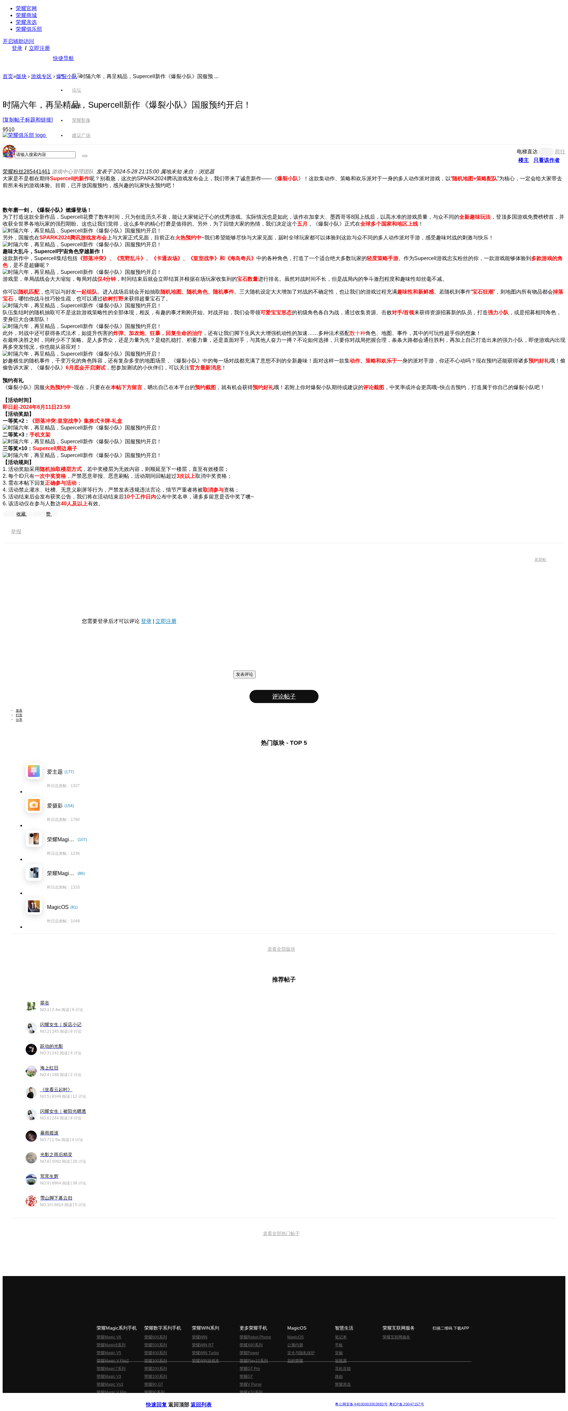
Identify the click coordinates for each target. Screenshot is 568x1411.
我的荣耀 (295, 1360)
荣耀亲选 (26, 22)
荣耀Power (249, 1353)
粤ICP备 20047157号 (406, 1404)
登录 (17, 48)
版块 (21, 76)
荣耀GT (246, 1376)
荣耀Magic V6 (109, 1337)
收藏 (21, 514)
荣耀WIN (199, 1337)
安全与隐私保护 (301, 1353)
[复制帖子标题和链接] (28, 119)
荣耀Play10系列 (254, 1360)
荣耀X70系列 (251, 1392)
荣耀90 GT (153, 1384)
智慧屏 (341, 1360)
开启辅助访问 (18, 41)
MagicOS (295, 1337)
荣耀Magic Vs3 (110, 1384)
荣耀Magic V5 (109, 1353)
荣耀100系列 (155, 1376)
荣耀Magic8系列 (111, 1345)
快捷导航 (63, 58)
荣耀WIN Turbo (205, 1353)
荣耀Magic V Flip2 (113, 1360)
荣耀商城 (26, 15)
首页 (76, 74)
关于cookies (244, 1399)
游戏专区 (41, 76)
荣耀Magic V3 (109, 1376)
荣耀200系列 (155, 1368)
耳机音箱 (343, 1368)
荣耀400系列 (155, 1353)
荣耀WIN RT (203, 1345)
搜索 (8, 154)
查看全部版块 (281, 949)
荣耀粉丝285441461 (26, 171)
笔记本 (341, 1337)
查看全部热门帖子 (281, 1233)
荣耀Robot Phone (255, 1337)
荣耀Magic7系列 (111, 1368)
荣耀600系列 (155, 1337)
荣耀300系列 (155, 1360)
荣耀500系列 (155, 1345)
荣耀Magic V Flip (112, 1392)
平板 (339, 1345)
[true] (84, 156)
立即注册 (39, 48)
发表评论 (244, 674)
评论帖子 (284, 696)
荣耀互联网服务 (396, 1337)
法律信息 (262, 1399)
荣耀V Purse (251, 1384)
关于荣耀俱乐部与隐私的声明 (207, 1399)
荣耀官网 (26, 8)
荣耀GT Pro (250, 1368)
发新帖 (540, 559)
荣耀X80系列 (251, 1345)
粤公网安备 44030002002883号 (361, 1404)
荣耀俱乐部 (29, 29)
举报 (16, 531)
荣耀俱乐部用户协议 (163, 1399)
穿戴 (339, 1353)
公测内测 (295, 1345)
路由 (339, 1376)
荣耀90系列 (154, 1392)
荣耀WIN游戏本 (205, 1360)
